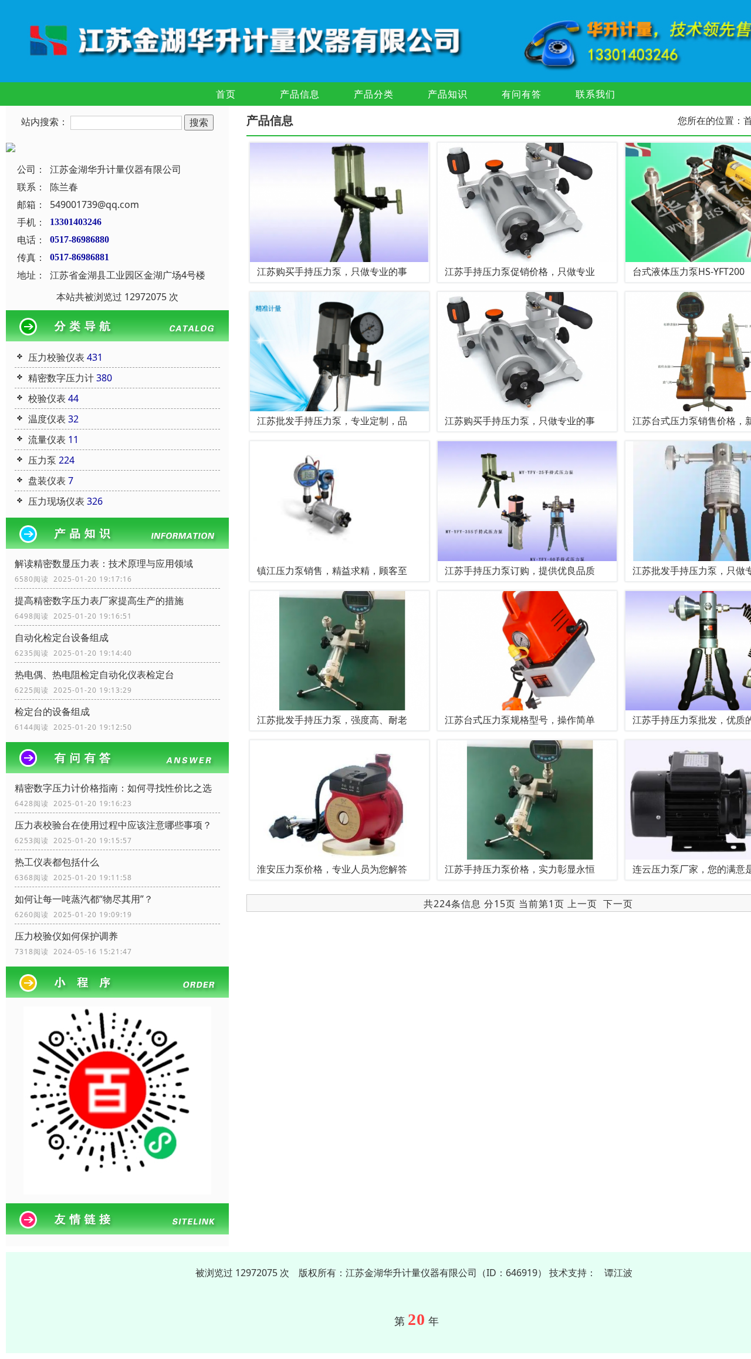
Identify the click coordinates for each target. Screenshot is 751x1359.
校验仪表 (47, 398)
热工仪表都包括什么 (57, 861)
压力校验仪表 (56, 357)
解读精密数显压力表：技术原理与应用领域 (104, 563)
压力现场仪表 (56, 501)
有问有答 (522, 94)
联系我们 (595, 94)
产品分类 (374, 94)
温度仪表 (47, 418)
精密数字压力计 (61, 377)
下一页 (618, 903)
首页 (226, 94)
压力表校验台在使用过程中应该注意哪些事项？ (113, 824)
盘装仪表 (47, 480)
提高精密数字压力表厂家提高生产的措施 (99, 600)
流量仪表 (47, 439)
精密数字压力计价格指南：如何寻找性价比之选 (113, 787)
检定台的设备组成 (52, 711)
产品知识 (448, 94)
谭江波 (618, 1272)
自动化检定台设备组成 (62, 637)
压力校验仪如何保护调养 (66, 936)
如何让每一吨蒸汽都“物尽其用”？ (84, 898)
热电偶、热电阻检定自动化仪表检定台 (94, 674)
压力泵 (42, 460)
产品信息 (300, 94)
